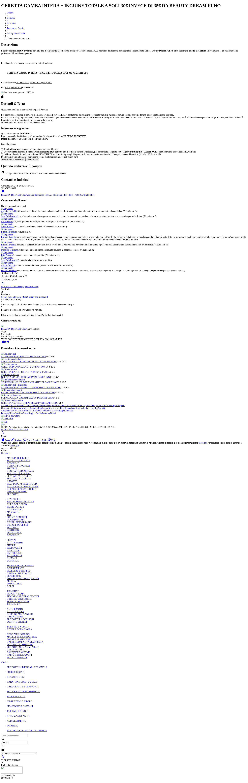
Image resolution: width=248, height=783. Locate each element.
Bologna (5, 413)
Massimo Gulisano (9, 250)
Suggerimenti (71, 408)
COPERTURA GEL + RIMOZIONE (18, 387)
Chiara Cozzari (8, 265)
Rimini (53, 413)
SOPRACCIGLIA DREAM (14, 398)
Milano (12, 413)
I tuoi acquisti (44, 408)
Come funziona (8, 405)
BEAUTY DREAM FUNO (14, 329)
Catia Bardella (7, 226)
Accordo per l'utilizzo (63, 410)
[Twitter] (5, 342)
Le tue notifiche (57, 408)
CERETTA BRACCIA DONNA (16, 361)
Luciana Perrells (8, 232)
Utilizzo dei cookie (40, 410)
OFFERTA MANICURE (12, 377)
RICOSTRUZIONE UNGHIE (15, 392)
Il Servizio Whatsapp (106, 405)
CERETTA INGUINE (11, 367)
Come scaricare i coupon (27, 408)
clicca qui (202, 443)
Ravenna (46, 413)
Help (94, 405)
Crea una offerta (8, 408)
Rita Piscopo (7, 255)
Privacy (28, 410)
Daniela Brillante (9, 270)
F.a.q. (51, 410)
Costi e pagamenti (84, 405)
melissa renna (7, 221)
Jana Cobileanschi (9, 216)
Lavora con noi (18, 410)
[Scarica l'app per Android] (10, 416)
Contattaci (5, 410)
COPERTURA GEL (10, 356)
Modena (19, 413)
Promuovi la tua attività (65, 405)
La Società (100, 408)
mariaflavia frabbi (9, 211)
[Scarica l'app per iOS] (7, 418)
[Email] (8, 342)
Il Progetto (120, 405)
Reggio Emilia (35, 413)
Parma (26, 413)
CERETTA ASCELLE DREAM (16, 403)
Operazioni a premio (86, 408)
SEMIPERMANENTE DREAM (16, 382)
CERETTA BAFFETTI (12, 372)
